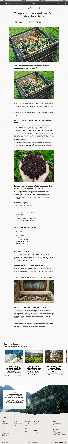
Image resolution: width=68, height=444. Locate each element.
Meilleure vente (4, 425)
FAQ (35, 424)
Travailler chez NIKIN (28, 425)
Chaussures (4, 436)
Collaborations (55, 426)
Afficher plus (60, 346)
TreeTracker (15, 436)
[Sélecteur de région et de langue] (56, 3)
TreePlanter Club (27, 430)
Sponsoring (55, 424)
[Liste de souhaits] (61, 3)
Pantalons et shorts (5, 430)
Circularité (10, 3)
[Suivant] (64, 362)
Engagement (15, 3)
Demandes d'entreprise (57, 423)
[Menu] (2, 3)
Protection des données (57, 432)
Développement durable (17, 424)
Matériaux (15, 425)
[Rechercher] (65, 3)
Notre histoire (27, 423)
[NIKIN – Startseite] (4, 417)
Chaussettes (4, 432)
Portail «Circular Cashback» (38, 426)
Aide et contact (4, 0)
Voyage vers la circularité (17, 423)
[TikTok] (9, 442)
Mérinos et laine (4, 435)
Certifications (15, 431)
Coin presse (36, 432)
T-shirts (3, 426)
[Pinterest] (7, 442)
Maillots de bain (4, 431)
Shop (6, 3)
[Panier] (63, 3)
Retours (35, 425)
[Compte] (59, 3)
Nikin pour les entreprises (62, 0)
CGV (54, 431)
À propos (20, 3)
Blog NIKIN (26, 431)
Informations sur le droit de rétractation (59, 434)
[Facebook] (2, 442)
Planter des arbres (16, 435)
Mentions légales (56, 433)
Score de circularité (16, 430)
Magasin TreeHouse (28, 424)
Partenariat (55, 425)
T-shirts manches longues (6, 433)
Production (15, 426)
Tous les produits (5, 423)
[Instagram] (4, 442)
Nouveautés (4, 424)
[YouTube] (6, 442)
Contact (35, 423)
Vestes (3, 434)
